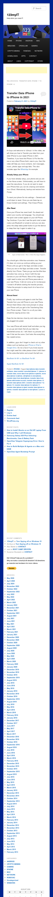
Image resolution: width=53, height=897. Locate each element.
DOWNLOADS (12, 56)
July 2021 (10, 618)
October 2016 (12, 742)
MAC (38, 41)
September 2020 (13, 645)
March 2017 (11, 734)
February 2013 (12, 852)
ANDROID (29, 41)
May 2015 (10, 782)
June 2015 (11, 779)
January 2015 (12, 790)
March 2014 (11, 817)
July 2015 (10, 777)
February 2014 (12, 820)
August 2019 (12, 680)
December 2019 (13, 669)
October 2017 (12, 723)
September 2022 (13, 591)
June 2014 (11, 809)
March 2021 (11, 629)
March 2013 (11, 849)
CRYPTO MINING (13, 51)
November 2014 (13, 795)
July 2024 (10, 583)
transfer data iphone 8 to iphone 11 (27, 385)
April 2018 (11, 710)
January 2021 (12, 634)
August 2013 (12, 836)
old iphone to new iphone (32, 376)
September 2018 (13, 699)
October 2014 (12, 798)
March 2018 (11, 712)
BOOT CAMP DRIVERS (22, 549)
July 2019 (10, 683)
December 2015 (13, 763)
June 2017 (11, 726)
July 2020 (10, 650)
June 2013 (11, 841)
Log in (9, 413)
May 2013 (10, 844)
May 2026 (10, 578)
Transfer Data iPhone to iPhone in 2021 (20, 95)
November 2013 (13, 828)
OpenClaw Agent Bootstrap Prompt (21, 451)
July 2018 (10, 704)
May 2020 (10, 656)
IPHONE (19, 41)
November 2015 (13, 766)
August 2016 (12, 747)
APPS (23, 56)
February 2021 (12, 632)
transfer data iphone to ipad (17, 387)
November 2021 (13, 607)
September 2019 (13, 677)
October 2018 (12, 696)
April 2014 (11, 814)
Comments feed (13, 418)
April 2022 (11, 599)
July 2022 (10, 594)
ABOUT (10, 61)
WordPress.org (13, 421)
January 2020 (12, 667)
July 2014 (10, 806)
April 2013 (11, 846)
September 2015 (13, 771)
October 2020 (12, 642)
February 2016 (12, 760)
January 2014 (12, 822)
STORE (40, 61)
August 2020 (12, 648)
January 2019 (12, 691)
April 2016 (11, 755)
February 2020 (12, 664)
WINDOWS (11, 46)
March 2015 (11, 787)
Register (10, 410)
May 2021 (10, 624)
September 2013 (13, 833)
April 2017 (11, 731)
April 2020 (11, 658)
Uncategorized (12, 880)
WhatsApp (24, 169)
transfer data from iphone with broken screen (25, 379)
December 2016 (13, 736)
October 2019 (12, 675)
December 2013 (13, 825)
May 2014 (10, 811)
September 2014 (13, 801)
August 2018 (12, 701)
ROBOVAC (27, 51)
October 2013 (12, 830)
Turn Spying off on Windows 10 (28, 541)
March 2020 (11, 661)
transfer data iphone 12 (35, 380)
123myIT (13, 14)
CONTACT (33, 56)
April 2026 (11, 581)
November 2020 (13, 640)
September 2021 (13, 613)
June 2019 (11, 685)
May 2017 (10, 728)
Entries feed (11, 415)
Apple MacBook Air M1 (15, 364)
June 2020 (11, 653)
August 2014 (12, 803)
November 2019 (13, 672)
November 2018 (13, 693)
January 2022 (12, 605)
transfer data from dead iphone (18, 378)
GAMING (34, 46)
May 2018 (10, 707)
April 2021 (11, 626)
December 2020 (13, 637)
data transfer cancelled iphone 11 (26, 371)
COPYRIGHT (29, 61)
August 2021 (12, 615)
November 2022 (13, 586)
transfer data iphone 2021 (16, 383)
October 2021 (12, 610)
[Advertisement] (26, 70)
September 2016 (13, 744)
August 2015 (12, 774)
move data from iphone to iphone (29, 373)
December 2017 (13, 720)
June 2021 (11, 621)
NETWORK (38, 51)
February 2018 (12, 715)
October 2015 (12, 768)
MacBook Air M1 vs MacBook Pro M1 (21, 358)
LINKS (18, 61)
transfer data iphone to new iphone (25, 389)
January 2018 (12, 718)
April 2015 (11, 785)
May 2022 (10, 597)
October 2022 (12, 589)
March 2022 (11, 602)
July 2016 (10, 750)
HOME (9, 41)
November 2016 (13, 739)
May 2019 (10, 688)
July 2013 (10, 838)
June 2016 (11, 752)
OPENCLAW (23, 46)
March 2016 (11, 758)
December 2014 (13, 793)
